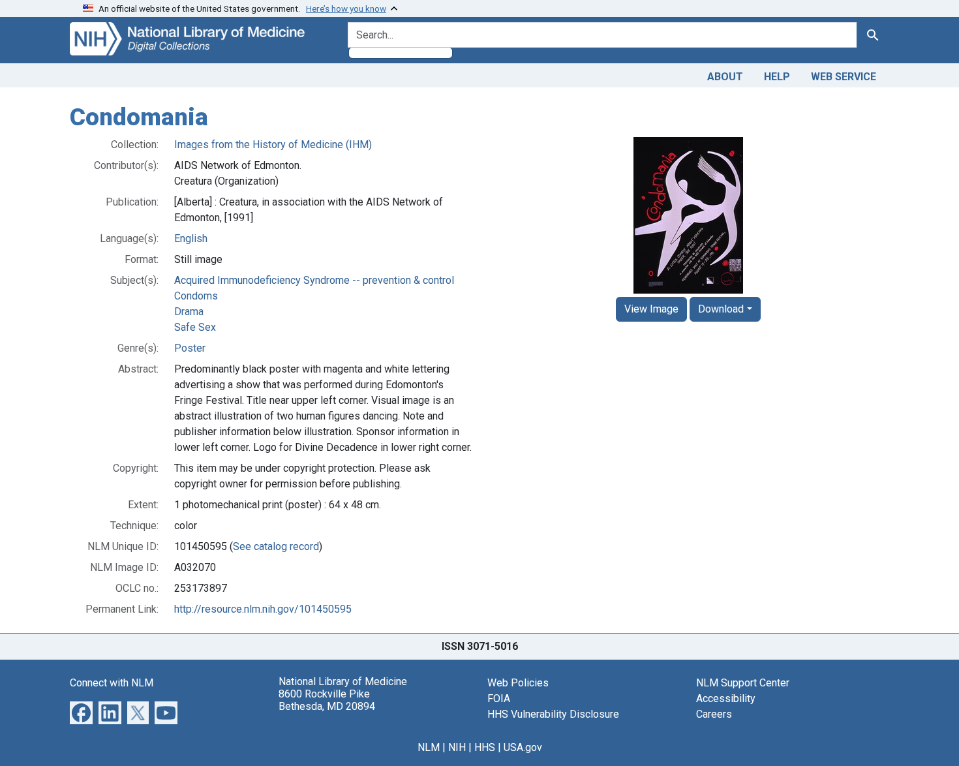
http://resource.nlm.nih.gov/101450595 (263, 609)
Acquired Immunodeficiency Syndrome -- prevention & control (314, 280)
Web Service (843, 76)
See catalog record (276, 546)
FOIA (498, 698)
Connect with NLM (111, 683)
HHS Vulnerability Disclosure (553, 714)
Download (721, 309)
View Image (651, 309)
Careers (714, 714)
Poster (190, 348)
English (190, 238)
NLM (429, 747)
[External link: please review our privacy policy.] (81, 711)
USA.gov (523, 747)
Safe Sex (195, 327)
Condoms (196, 296)
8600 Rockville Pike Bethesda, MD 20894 (327, 700)
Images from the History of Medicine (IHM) (273, 144)
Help (777, 76)
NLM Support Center (742, 683)
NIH (457, 747)
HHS (484, 747)
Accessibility (725, 698)
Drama (189, 311)
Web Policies (518, 683)
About (725, 76)
